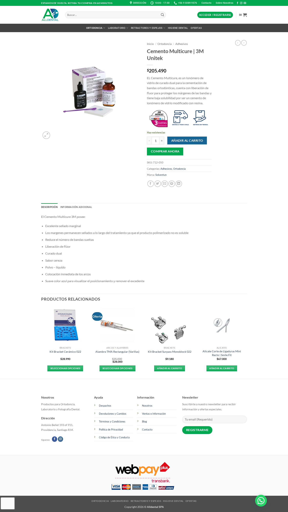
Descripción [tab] (49, 207)
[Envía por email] (164, 183)
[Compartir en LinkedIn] (179, 183)
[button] (215, 15)
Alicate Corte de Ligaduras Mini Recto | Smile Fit (222, 353)
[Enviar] (162, 15)
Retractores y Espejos (146, 27)
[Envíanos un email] (245, 3)
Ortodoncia (94, 27)
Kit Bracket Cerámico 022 (65, 351)
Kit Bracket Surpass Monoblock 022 (169, 351)
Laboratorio (117, 27)
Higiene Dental (178, 27)
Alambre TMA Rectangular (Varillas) (117, 351)
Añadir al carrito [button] (169, 368)
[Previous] (41, 342)
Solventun (161, 174)
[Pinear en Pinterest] (171, 183)
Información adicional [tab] (76, 207)
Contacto (206, 2)
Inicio (150, 43)
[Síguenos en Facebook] (237, 3)
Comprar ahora (165, 151)
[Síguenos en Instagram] (241, 3)
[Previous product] (244, 42)
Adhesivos (181, 43)
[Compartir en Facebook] (150, 183)
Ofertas (196, 27)
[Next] (246, 342)
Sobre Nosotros (224, 2)
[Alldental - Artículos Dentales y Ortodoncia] (50, 15)
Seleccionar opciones (65, 368)
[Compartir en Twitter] (157, 183)
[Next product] (238, 42)
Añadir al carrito (187, 140)
